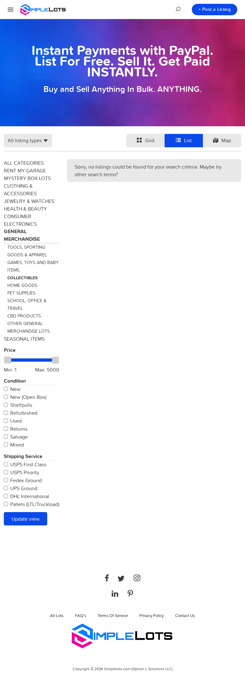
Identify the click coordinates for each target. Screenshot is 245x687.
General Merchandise (22, 235)
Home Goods (22, 285)
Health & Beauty (25, 208)
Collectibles (22, 277)
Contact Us (185, 615)
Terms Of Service (113, 615)
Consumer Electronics (20, 220)
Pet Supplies (21, 293)
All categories (24, 162)
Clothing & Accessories (20, 189)
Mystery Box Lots (27, 178)
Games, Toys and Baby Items (33, 266)
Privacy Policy (151, 615)
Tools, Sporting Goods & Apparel (27, 251)
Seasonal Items (24, 338)
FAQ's (80, 615)
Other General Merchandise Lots (28, 327)
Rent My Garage (25, 170)
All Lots (56, 615)
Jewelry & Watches (29, 201)
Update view (25, 518)
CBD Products (24, 316)
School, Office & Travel (27, 304)
